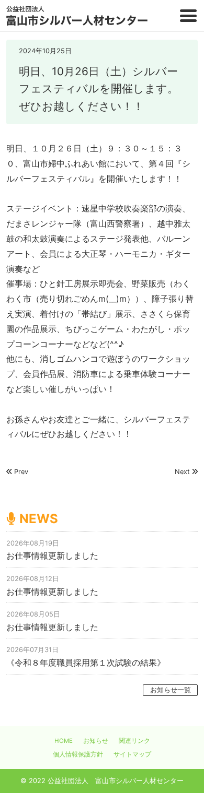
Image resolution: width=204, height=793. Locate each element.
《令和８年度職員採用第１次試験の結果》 (85, 662)
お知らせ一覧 (170, 690)
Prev (21, 472)
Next (182, 472)
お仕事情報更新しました (52, 555)
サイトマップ (132, 754)
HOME (63, 740)
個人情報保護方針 (78, 754)
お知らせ (95, 740)
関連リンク (134, 740)
